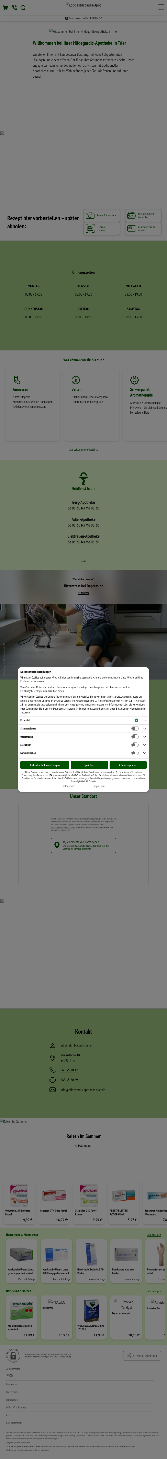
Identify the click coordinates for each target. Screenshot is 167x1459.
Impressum (99, 786)
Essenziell (25, 720)
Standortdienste (28, 728)
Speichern (89, 765)
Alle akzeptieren (128, 765)
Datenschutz (69, 786)
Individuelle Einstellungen (45, 765)
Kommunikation (28, 753)
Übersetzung (26, 736)
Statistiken (25, 745)
